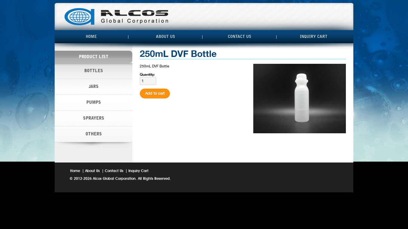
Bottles (93, 70)
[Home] (116, 16)
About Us (165, 36)
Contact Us (239, 36)
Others (93, 134)
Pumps (93, 102)
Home (91, 36)
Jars (94, 86)
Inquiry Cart (313, 36)
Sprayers (93, 118)
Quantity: (147, 74)
